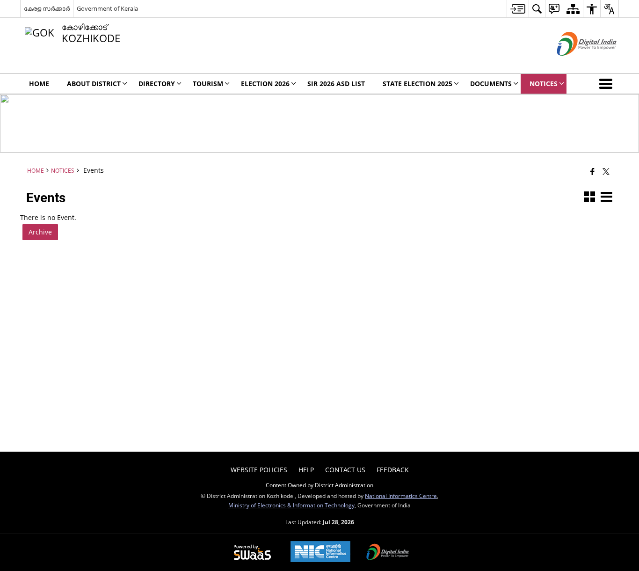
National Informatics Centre (401, 495)
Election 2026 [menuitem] (265, 83)
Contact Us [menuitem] (345, 469)
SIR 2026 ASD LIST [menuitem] (336, 83)
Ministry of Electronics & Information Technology (291, 505)
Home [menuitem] (39, 83)
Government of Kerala (107, 8)
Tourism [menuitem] (208, 83)
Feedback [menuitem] (393, 469)
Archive (40, 231)
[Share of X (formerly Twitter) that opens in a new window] (606, 171)
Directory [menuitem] (156, 83)
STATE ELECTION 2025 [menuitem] (417, 83)
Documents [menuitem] (491, 83)
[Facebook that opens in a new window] (592, 171)
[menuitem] (518, 8)
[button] (607, 84)
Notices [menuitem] (544, 83)
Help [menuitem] (306, 469)
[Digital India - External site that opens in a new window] (575, 63)
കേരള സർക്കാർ (47, 8)
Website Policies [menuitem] (259, 469)
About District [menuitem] (94, 83)
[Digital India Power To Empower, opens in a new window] (387, 552)
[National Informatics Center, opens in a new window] (320, 552)
